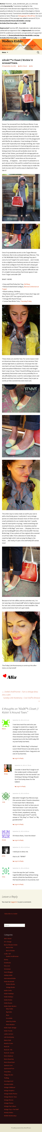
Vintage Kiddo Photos (10, 1094)
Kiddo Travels (8, 1031)
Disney (6, 959)
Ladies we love (8, 1034)
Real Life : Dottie (9, 1053)
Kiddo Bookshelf (9, 981)
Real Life (6, 1046)
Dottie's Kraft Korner (12, 956)
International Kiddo (10, 978)
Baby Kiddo (9, 1009)
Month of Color (8, 1043)
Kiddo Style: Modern (10, 1006)
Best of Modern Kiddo (10, 945)
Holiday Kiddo (8, 975)
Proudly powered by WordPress (21, 1128)
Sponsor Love (8, 1065)
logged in (14, 902)
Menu (4, 52)
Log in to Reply (19, 758)
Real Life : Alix (8, 1050)
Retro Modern (10, 1024)
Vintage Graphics (9, 1090)
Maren (4, 729)
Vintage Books (10, 987)
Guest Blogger (8, 972)
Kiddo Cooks (8, 990)
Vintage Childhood (9, 1087)
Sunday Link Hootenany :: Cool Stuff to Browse (21, 699)
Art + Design (7, 942)
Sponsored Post (9, 1068)
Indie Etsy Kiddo (11, 1021)
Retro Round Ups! (9, 1062)
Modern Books (10, 984)
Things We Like (8, 1075)
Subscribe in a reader (10, 914)
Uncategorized (8, 1081)
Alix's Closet (23, 66)
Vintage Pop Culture (10, 1106)
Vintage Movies (8, 1100)
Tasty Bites (7, 1072)
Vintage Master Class (10, 1097)
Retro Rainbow (8, 1056)
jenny (3, 856)
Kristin (4, 840)
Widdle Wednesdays (10, 1116)
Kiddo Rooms (8, 1003)
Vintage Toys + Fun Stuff (11, 1109)
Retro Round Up (9, 1059)
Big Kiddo (9, 1012)
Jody (3, 802)
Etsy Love (7, 966)
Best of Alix (9, 947)
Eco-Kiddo (9, 1018)
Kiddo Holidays (8, 997)
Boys (7, 1015)
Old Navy (27, 284)
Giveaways (7, 969)
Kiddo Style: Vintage (10, 1028)
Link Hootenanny (9, 1037)
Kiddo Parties (8, 1000)
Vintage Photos (8, 1103)
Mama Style (7, 1040)
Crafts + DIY (7, 954)
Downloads (7, 963)
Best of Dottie (10, 950)
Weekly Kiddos (8, 1112)
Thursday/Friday (26, 301)
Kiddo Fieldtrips (9, 993)
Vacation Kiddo (8, 1084)
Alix (32, 66)
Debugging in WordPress (26, 16)
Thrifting (6, 1078)
